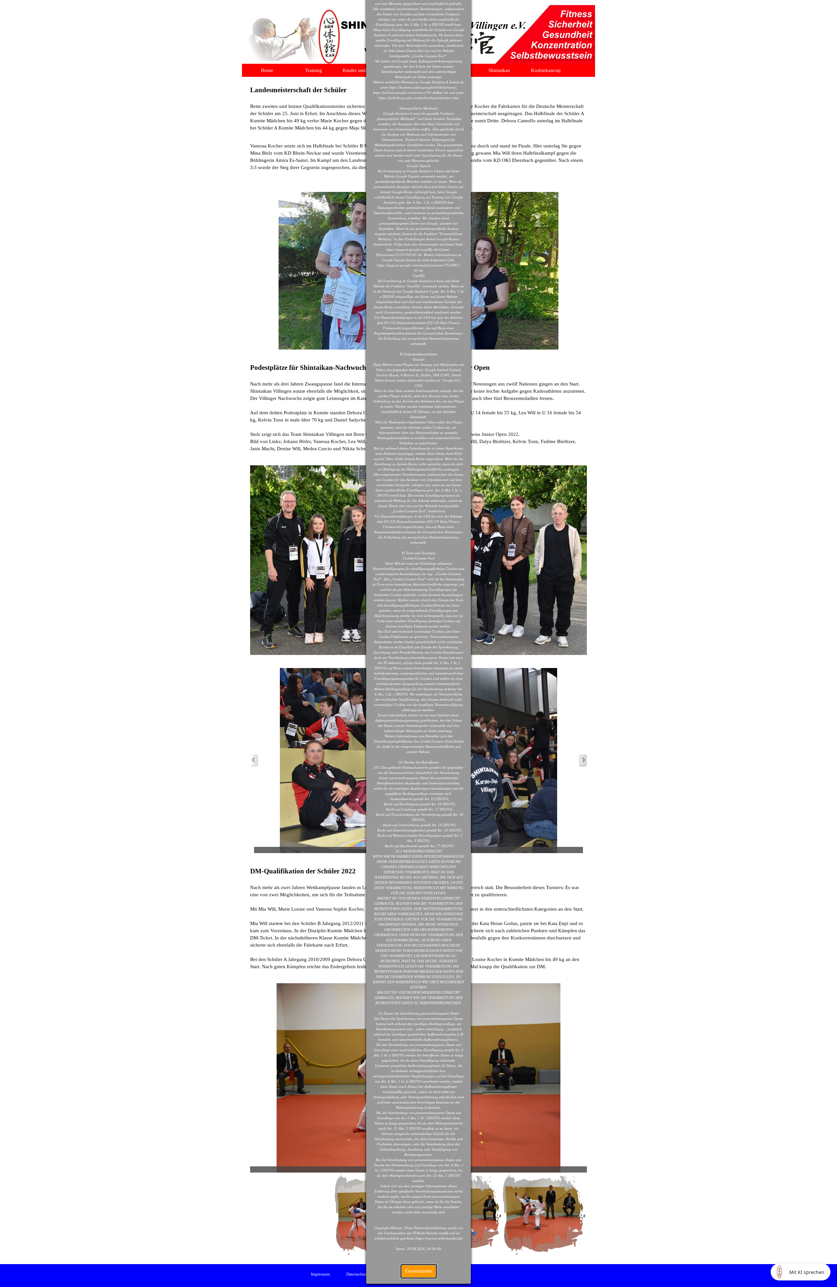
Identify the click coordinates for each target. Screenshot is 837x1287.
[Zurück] (254, 760)
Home (267, 70)
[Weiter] (583, 760)
